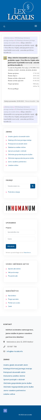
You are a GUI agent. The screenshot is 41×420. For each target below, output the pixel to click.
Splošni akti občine (14, 269)
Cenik (10, 306)
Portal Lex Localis (14, 303)
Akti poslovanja (13, 272)
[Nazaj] (36, 45)
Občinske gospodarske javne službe (20, 155)
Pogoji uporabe (13, 299)
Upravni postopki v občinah (17, 151)
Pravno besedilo (30, 101)
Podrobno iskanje (14, 192)
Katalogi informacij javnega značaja (19, 140)
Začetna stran (9, 38)
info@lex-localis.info (15, 351)
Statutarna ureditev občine (17, 147)
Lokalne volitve (13, 165)
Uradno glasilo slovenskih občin (19, 137)
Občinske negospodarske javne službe (21, 158)
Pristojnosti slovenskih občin (17, 144)
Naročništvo (12, 296)
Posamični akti (13, 276)
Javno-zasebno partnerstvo (17, 162)
